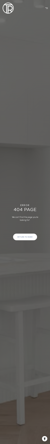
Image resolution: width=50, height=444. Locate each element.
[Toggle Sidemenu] (45, 8)
